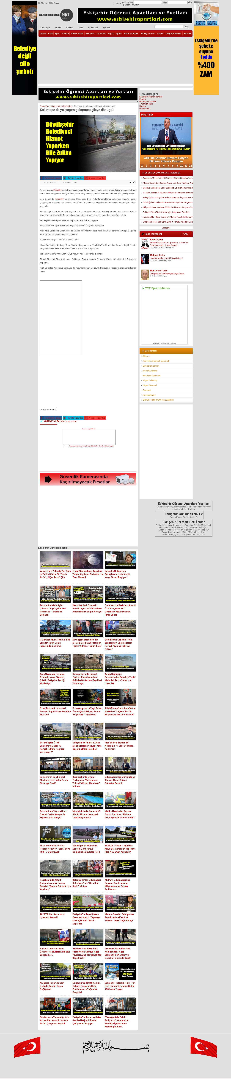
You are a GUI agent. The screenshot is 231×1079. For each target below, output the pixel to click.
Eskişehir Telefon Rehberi (150, 97)
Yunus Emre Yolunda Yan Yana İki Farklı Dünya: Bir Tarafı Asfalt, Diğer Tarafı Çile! (55, 574)
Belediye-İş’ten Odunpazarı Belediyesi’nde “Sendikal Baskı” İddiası (86, 883)
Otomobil (100, 33)
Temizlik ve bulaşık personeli (156, 361)
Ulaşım (142, 106)
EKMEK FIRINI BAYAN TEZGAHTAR (158, 400)
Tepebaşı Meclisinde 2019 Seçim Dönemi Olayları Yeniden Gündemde (168, 178)
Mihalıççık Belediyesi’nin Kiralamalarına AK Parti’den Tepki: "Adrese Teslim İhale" (86, 642)
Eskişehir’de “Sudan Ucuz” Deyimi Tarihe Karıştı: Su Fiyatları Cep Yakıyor (54, 814)
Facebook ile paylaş (52, 178)
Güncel (43, 33)
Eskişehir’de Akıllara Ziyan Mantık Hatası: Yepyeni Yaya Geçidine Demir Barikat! (87, 745)
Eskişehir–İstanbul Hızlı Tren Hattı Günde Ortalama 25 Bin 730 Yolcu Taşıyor (120, 986)
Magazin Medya (173, 33)
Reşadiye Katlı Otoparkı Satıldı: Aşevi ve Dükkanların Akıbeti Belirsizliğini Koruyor (87, 608)
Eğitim (118, 33)
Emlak (80, 27)
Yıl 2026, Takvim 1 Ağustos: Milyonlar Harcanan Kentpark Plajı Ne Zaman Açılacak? (120, 848)
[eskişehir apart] (88, 100)
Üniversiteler (145, 108)
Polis (50, 33)
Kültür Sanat (77, 33)
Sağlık (111, 33)
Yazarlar (188, 33)
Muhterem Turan (159, 270)
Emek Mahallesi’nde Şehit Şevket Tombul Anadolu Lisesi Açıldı (168, 222)
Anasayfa (44, 106)
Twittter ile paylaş (75, 178)
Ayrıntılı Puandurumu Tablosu (164, 343)
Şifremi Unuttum (132, 5)
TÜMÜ (185, 234)
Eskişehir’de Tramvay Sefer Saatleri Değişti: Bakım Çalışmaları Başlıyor (86, 1020)
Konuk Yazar (156, 239)
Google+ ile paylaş (97, 178)
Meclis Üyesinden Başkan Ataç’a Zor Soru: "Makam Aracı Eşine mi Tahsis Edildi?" (120, 814)
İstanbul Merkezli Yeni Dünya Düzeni (166, 258)
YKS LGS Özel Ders (151, 375)
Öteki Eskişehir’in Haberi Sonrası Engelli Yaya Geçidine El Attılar (55, 711)
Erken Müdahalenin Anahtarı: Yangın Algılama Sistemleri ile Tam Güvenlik (87, 574)
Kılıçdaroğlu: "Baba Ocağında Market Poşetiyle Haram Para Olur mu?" (168, 217)
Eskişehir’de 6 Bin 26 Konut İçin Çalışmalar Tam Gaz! (166, 212)
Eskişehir (57, 190)
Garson (146, 356)
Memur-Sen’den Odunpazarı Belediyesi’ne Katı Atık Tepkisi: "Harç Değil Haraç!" (119, 917)
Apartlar (106, 27)
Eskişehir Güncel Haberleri (61, 106)
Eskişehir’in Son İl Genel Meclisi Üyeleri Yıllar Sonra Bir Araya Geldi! (54, 780)
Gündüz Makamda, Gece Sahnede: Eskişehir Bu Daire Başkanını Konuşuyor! (168, 188)
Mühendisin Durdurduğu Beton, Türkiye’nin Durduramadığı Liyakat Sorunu (169, 244)
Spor (57, 33)
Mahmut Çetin (157, 255)
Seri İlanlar (93, 27)
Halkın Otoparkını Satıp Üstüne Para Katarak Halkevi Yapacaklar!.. (55, 951)
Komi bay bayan (150, 371)
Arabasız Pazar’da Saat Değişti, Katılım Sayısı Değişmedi (52, 986)
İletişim (58, 27)
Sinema (69, 27)
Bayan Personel (150, 385)
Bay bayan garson (151, 366)
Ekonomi (90, 33)
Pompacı (147, 390)
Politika (65, 33)
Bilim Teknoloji (131, 33)
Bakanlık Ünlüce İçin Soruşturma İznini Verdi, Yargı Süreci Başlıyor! (117, 574)
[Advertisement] (115, 60)
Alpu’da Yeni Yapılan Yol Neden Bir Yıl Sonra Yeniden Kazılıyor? (119, 745)
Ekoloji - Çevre (147, 33)
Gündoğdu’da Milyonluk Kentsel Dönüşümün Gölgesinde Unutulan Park (86, 848)
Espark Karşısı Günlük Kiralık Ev (184, 515)
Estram (142, 99)
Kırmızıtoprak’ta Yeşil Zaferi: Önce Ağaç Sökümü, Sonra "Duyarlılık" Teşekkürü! (87, 711)
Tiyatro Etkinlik (146, 104)
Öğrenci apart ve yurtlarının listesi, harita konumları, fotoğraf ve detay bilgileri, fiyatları (184, 506)
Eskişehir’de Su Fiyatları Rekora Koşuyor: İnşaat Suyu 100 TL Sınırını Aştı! (55, 848)
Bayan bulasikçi (150, 380)
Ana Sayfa (45, 27)
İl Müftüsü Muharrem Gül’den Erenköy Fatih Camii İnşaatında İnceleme (55, 642)
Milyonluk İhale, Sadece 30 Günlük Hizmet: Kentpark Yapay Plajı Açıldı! (86, 814)
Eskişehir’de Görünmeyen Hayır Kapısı (167, 274)
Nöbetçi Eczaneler (147, 101)
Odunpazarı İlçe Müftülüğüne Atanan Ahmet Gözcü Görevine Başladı (120, 780)
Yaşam (160, 33)
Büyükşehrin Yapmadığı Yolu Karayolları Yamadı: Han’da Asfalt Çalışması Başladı (54, 1020)
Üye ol (118, 3)
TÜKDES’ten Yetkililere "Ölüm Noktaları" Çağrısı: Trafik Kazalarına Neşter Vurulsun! (120, 711)
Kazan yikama (149, 395)
